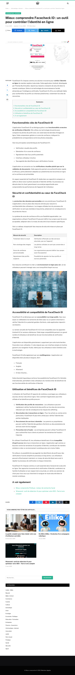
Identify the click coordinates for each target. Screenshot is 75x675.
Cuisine (8, 602)
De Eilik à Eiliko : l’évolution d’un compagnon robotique (54, 535)
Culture (8, 604)
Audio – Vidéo (9, 590)
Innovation (9, 631)
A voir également (20, 116)
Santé (7, 643)
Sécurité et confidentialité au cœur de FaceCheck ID (31, 108)
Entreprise (9, 622)
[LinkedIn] (7, 95)
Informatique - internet (13, 13)
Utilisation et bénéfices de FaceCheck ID (27, 113)
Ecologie (8, 613)
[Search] (68, 3)
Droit (7, 610)
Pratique (8, 640)
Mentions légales (46, 670)
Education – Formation (12, 619)
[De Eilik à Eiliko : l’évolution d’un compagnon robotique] (54, 523)
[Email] (7, 99)
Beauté (8, 593)
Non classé (9, 637)
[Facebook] (7, 85)
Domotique (9, 607)
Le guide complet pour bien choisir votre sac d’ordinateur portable (20, 535)
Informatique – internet (12, 628)
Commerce (9, 599)
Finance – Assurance (11, 625)
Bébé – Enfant (10, 596)
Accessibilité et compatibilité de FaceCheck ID (29, 111)
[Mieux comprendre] (37, 3)
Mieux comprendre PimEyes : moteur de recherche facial (35, 488)
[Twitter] (7, 90)
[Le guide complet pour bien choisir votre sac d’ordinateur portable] (20, 523)
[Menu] (7, 3)
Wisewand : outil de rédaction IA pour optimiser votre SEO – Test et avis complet (20, 562)
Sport (7, 648)
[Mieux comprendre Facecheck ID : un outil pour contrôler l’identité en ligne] (37, 55)
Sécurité (8, 646)
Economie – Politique (11, 616)
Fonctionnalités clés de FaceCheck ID (26, 106)
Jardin (7, 634)
